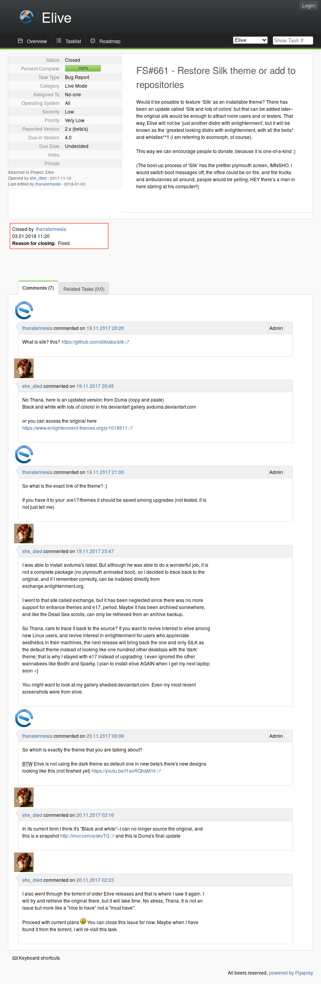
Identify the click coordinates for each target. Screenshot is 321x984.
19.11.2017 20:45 (95, 385)
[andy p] (24, 376)
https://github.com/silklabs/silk (92, 341)
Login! (309, 5)
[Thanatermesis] (24, 318)
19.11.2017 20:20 (105, 327)
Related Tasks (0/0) (84, 288)
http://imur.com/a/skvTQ (84, 835)
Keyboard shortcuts (39, 957)
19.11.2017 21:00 (105, 472)
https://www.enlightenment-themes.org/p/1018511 (75, 427)
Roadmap (110, 41)
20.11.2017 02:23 (95, 879)
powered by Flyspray (291, 972)
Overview (37, 41)
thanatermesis (48, 184)
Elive (49, 172)
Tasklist (73, 41)
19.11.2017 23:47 (95, 551)
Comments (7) (38, 287)
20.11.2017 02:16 (95, 814)
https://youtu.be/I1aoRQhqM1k (124, 770)
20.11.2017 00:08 (105, 735)
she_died (38, 178)
